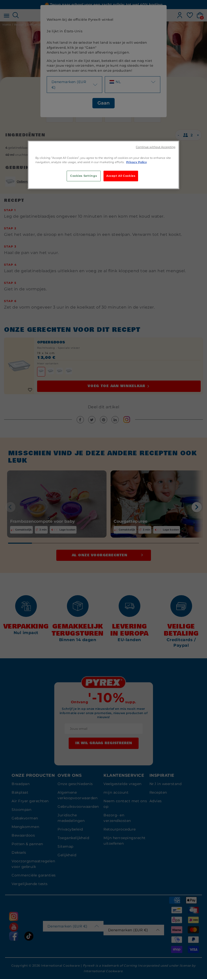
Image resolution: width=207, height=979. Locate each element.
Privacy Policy (136, 162)
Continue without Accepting (155, 147)
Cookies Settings (83, 176)
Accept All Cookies (120, 176)
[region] (103, 165)
